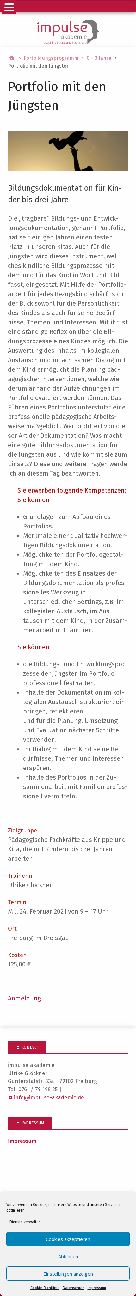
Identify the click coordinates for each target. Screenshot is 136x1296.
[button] (9, 7)
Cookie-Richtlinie (44, 1288)
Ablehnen (68, 1256)
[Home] (11, 58)
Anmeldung (24, 998)
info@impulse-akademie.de (49, 1097)
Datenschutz (73, 1288)
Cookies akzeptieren (68, 1239)
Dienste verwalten (25, 1222)
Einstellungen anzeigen (68, 1274)
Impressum (97, 1288)
